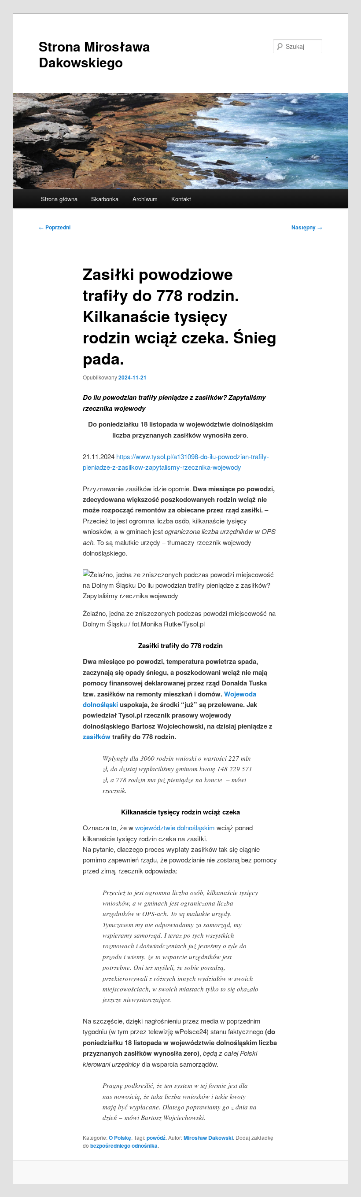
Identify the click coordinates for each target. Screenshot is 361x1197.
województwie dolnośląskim (175, 827)
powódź (156, 1138)
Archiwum (145, 199)
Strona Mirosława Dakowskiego (94, 54)
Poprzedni (54, 227)
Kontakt (181, 199)
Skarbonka (104, 199)
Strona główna (59, 199)
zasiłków (97, 736)
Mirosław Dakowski (208, 1138)
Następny (306, 227)
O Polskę (120, 1138)
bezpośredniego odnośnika (124, 1145)
